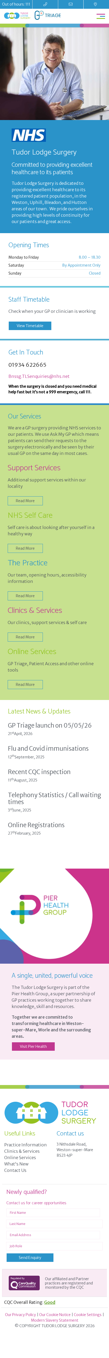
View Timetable (30, 325)
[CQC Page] (24, 1283)
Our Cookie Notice (55, 1314)
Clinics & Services (35, 610)
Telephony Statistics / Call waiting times (54, 798)
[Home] (17, 16)
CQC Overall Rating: (29, 1302)
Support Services (34, 468)
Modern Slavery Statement (54, 1320)
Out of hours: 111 (16, 4)
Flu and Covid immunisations (48, 748)
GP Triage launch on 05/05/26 (50, 725)
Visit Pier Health (33, 1046)
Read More (25, 500)
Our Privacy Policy (20, 1314)
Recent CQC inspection (39, 772)
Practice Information (25, 1144)
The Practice (28, 563)
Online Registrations (36, 825)
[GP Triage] (48, 16)
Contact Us (15, 1170)
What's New (16, 1164)
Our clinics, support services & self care (47, 622)
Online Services (32, 651)
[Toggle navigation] (101, 16)
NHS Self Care (30, 515)
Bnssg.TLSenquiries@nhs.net (39, 376)
